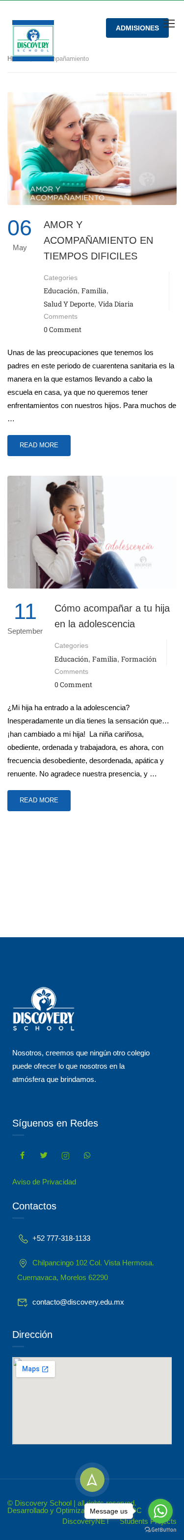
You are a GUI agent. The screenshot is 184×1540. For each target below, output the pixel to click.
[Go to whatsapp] (160, 1511)
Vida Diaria (115, 303)
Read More (45, 442)
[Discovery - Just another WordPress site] (33, 40)
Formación (139, 659)
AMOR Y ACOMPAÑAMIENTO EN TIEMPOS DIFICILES (98, 240)
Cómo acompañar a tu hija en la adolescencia (112, 616)
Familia (93, 290)
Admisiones (137, 28)
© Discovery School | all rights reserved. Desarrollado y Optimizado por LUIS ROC (74, 1506)
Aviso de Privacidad (44, 1182)
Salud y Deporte (69, 303)
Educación (61, 290)
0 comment (62, 329)
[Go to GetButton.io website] (160, 1530)
